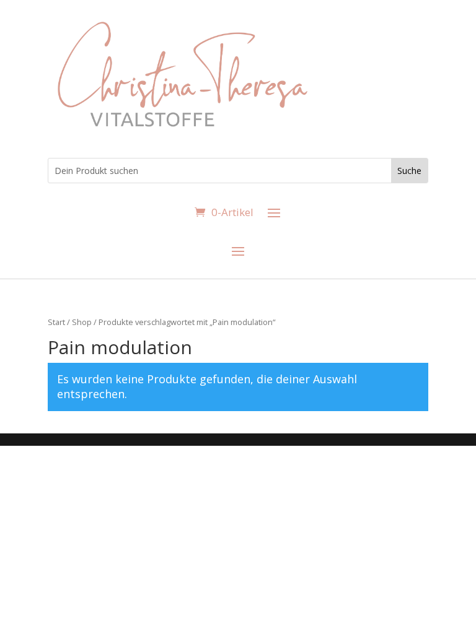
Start (56, 322)
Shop (82, 322)
